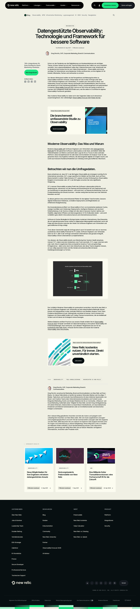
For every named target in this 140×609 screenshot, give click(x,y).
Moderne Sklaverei (103, 600)
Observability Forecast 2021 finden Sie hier (87, 98)
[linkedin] (101, 583)
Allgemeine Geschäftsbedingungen (18, 600)
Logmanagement (68, 15)
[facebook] (115, 583)
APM (43, 15)
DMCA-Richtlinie (36, 600)
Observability (36, 15)
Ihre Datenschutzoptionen (83, 600)
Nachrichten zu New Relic (92, 379)
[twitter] (92, 583)
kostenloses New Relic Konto (57, 327)
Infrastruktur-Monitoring (54, 15)
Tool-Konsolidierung (73, 379)
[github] (96, 583)
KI (75, 15)
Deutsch (128, 600)
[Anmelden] (99, 5)
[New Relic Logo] (13, 5)
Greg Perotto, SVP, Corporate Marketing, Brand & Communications (73, 53)
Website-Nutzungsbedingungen (64, 600)
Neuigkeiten (92, 15)
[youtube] (87, 583)
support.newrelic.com (99, 421)
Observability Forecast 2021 (64, 87)
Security (84, 15)
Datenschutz (48, 600)
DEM (79, 15)
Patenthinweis (116, 600)
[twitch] (110, 583)
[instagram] (106, 583)
